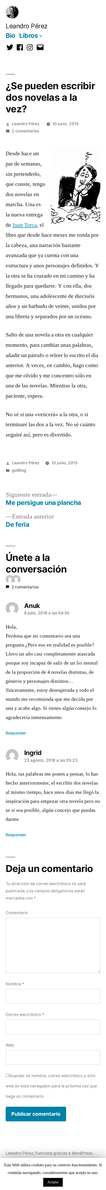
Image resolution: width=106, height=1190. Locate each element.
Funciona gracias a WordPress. (64, 1153)
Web (10, 1045)
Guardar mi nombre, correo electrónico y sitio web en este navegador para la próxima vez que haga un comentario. (51, 1085)
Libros (28, 35)
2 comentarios (25, 131)
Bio (10, 35)
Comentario (17, 912)
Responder (16, 733)
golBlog (19, 470)
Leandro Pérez (26, 26)
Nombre (15, 984)
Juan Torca (24, 225)
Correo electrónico (25, 1014)
